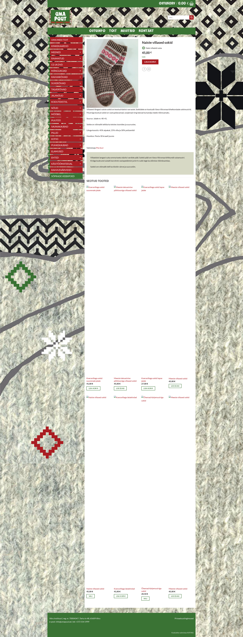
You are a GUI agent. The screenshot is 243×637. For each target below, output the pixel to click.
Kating (190, 633)
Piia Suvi (99, 148)
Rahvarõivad (59, 77)
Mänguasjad (59, 70)
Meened (56, 52)
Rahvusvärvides (61, 170)
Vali (91, 596)
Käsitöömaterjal (61, 163)
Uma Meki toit (59, 39)
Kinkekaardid (59, 46)
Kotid (54, 139)
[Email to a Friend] (149, 69)
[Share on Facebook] (144, 69)
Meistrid (128, 31)
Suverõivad (58, 83)
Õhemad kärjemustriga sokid (151, 589)
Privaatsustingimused (184, 618)
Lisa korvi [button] (93, 388)
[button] (176, 3)
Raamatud (57, 58)
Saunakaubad (59, 126)
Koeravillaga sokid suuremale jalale (94, 379)
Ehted (55, 157)
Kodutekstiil (59, 101)
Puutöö (56, 120)
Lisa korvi (150, 62)
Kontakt (146, 31)
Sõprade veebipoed (63, 176)
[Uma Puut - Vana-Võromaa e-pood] (61, 17)
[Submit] (191, 17)
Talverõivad (58, 89)
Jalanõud (57, 95)
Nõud (54, 108)
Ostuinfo (97, 31)
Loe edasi (120, 388)
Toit (113, 31)
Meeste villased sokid (178, 378)
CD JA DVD (57, 64)
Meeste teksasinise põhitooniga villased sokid (125, 379)
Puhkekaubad (59, 145)
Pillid (54, 132)
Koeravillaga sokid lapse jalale (151, 379)
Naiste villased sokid (95, 588)
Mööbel (56, 114)
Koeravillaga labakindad (124, 588)
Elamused (57, 151)
